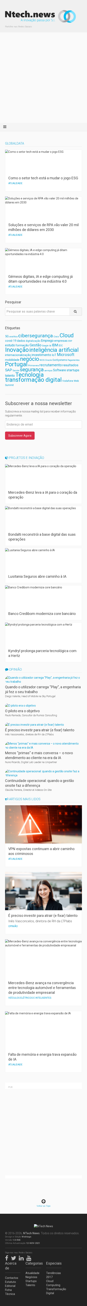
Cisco (56, 336)
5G (7, 336)
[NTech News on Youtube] (29, 1257)
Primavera (33, 365)
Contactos (11, 1277)
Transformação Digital (54, 1291)
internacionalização (18, 355)
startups (73, 370)
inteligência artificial (54, 350)
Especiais (54, 1263)
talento (10, 376)
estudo (10, 345)
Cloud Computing (53, 1283)
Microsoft (65, 354)
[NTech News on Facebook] (7, 1257)
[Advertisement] (43, 77)
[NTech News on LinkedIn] (22, 1257)
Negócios (31, 1277)
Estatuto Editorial (10, 1284)
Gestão (35, 345)
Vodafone (67, 381)
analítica (13, 336)
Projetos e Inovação (26, 458)
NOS (42, 360)
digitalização (33, 341)
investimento (41, 355)
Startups (31, 1281)
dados (21, 340)
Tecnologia (29, 374)
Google (45, 345)
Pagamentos (74, 360)
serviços (48, 370)
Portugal (16, 364)
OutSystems (59, 359)
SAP (8, 370)
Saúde (16, 370)
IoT (54, 355)
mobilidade (12, 360)
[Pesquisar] (75, 312)
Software (59, 370)
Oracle (48, 360)
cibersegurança (35, 336)
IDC (61, 345)
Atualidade (32, 1273)
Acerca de (10, 1265)
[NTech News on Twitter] (14, 1257)
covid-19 (10, 341)
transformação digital (33, 379)
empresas (61, 341)
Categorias (33, 1263)
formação (22, 345)
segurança (32, 369)
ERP (70, 341)
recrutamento (50, 365)
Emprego (47, 341)
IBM (55, 345)
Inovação (17, 349)
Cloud (66, 335)
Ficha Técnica (10, 1292)
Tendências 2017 (53, 1275)
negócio (29, 359)
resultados (70, 365)
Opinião (15, 669)
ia (50, 345)
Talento (30, 1285)
